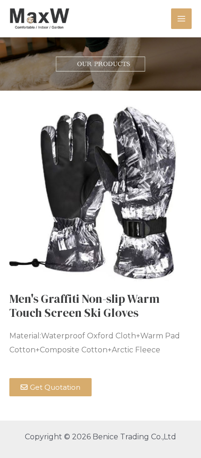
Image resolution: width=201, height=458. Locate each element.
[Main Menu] (181, 18)
